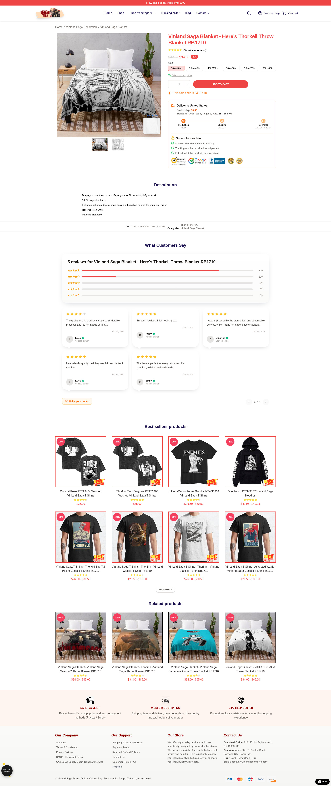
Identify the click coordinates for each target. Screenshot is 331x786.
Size (170, 62)
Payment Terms (120, 747)
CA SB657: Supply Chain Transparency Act (79, 761)
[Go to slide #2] (118, 144)
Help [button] (324, 781)
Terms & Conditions (66, 747)
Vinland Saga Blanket (113, 27)
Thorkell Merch (189, 224)
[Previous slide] (60, 85)
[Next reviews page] (266, 402)
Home (59, 27)
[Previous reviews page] (249, 402)
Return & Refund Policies (126, 752)
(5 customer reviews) (194, 50)
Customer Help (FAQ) (124, 761)
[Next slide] (157, 85)
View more (165, 590)
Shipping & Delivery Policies (127, 742)
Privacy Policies (64, 752)
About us (61, 742)
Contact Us (118, 757)
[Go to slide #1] (100, 144)
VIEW (81, 484)
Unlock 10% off (7, 771)
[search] (248, 13)
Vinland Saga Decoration (81, 27)
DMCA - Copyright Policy (69, 757)
